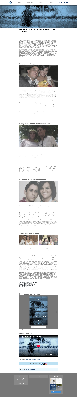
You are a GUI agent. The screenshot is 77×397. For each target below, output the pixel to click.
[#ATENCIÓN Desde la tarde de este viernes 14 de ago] (53, 387)
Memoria (34, 359)
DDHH (26, 359)
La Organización (19, 2)
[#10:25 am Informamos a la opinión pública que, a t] (59, 381)
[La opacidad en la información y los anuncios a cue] (53, 381)
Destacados (32, 369)
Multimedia (51, 2)
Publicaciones (40, 2)
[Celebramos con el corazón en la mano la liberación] (59, 387)
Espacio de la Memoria (30, 2)
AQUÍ (31, 329)
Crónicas (27, 369)
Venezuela (38, 359)
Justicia (29, 359)
